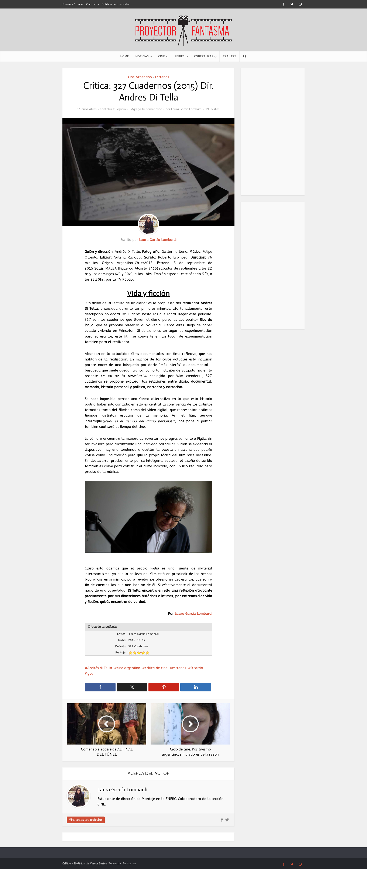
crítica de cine (156, 668)
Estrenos (162, 77)
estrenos (179, 668)
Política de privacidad (116, 4)
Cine (161, 56)
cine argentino (128, 668)
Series (180, 56)
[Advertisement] (273, 131)
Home (124, 56)
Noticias (142, 56)
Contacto (92, 4)
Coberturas (203, 56)
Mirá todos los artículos (86, 820)
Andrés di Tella (99, 668)
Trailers (229, 56)
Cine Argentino (140, 77)
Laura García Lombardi (186, 109)
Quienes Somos (72, 4)
